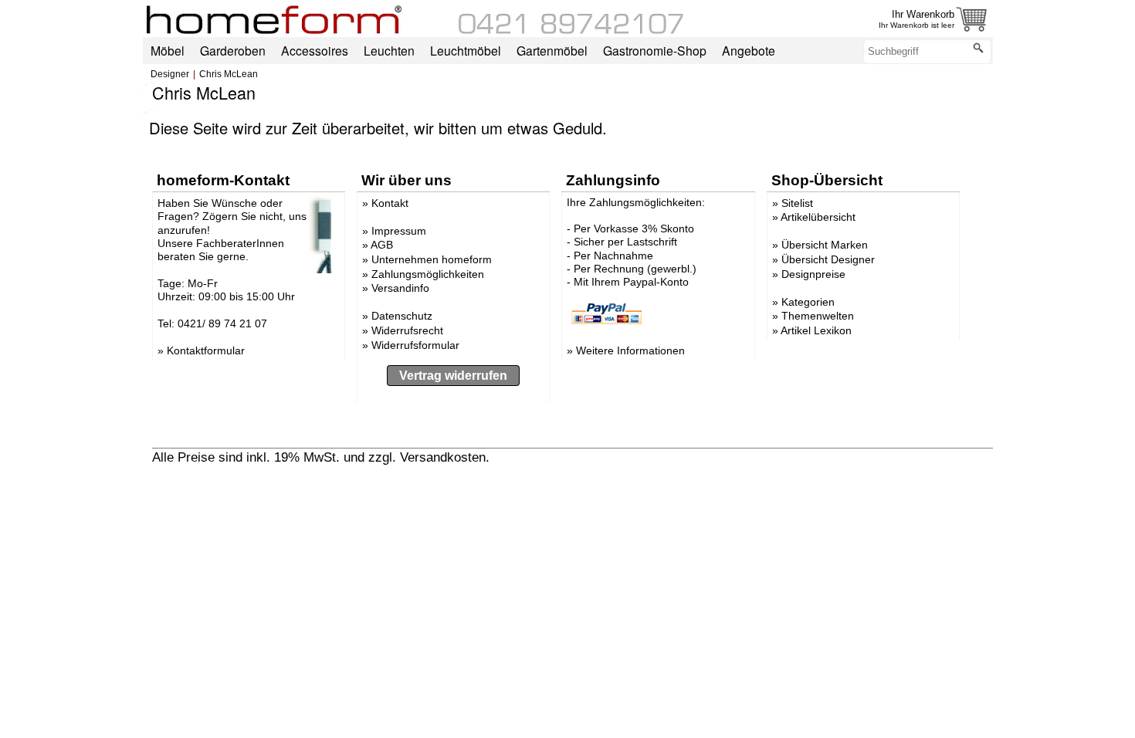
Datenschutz (401, 316)
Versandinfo (400, 288)
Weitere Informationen (630, 350)
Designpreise (813, 274)
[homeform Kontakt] (571, 30)
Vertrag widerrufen (453, 375)
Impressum (398, 231)
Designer (170, 74)
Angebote (748, 50)
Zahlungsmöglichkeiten (427, 274)
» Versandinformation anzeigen (582, 457)
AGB (382, 245)
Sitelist (797, 203)
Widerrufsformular (415, 345)
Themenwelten (817, 316)
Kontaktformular (206, 350)
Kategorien (808, 302)
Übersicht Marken (824, 245)
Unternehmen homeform (431, 259)
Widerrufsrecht (407, 330)
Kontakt (389, 203)
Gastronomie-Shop (654, 50)
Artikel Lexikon (816, 330)
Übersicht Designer (828, 259)
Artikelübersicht (818, 217)
